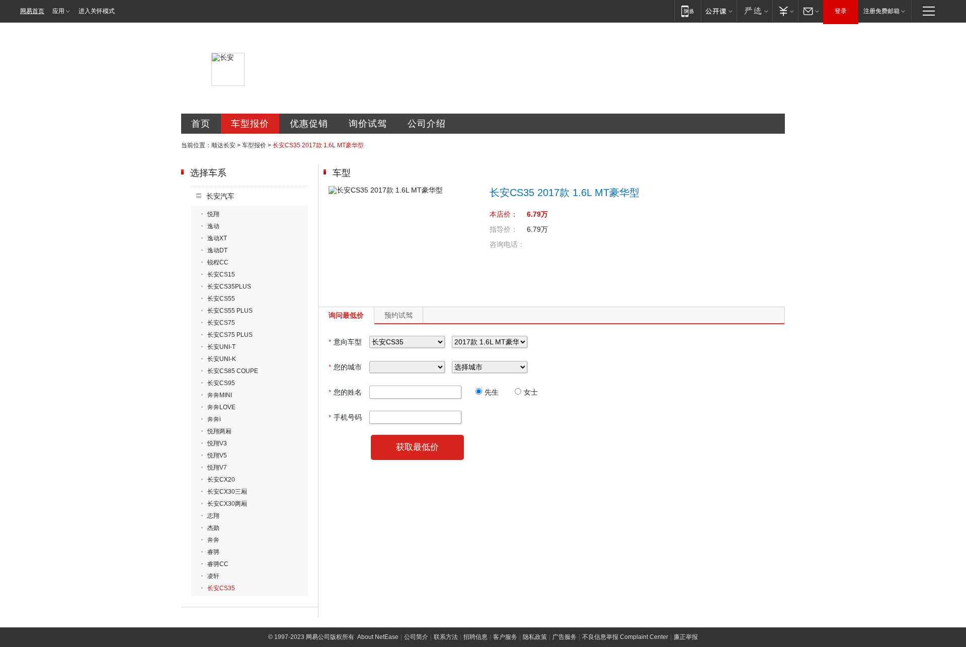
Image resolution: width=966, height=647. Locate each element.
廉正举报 (686, 636)
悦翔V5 (217, 455)
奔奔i (214, 419)
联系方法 (446, 636)
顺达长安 (223, 145)
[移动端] (687, 11)
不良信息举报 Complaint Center (625, 636)
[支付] (785, 11)
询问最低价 (346, 315)
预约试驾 (398, 315)
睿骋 (213, 552)
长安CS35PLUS (229, 286)
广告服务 (564, 636)
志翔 (213, 515)
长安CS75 (221, 322)
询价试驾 (368, 124)
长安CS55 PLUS (230, 310)
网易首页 (32, 11)
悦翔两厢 (219, 431)
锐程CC (217, 262)
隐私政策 (535, 636)
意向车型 (345, 342)
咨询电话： (507, 244)
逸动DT (217, 250)
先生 (492, 392)
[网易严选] (754, 11)
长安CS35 (221, 588)
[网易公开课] (719, 11)
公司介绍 (427, 124)
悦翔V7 (217, 467)
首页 (200, 124)
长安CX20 (221, 479)
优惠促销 (309, 124)
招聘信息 (475, 636)
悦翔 (213, 214)
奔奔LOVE (221, 407)
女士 (531, 392)
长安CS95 (221, 383)
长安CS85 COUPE (232, 371)
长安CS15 (221, 274)
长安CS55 (221, 298)
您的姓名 (345, 392)
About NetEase (377, 636)
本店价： (504, 214)
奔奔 (213, 539)
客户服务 (505, 636)
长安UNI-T (221, 346)
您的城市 (345, 367)
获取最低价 (417, 447)
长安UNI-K (221, 358)
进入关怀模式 (96, 11)
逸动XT (217, 238)
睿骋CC (217, 564)
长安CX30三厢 (227, 491)
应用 (58, 11)
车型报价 (250, 124)
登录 (841, 11)
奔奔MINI (219, 395)
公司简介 (416, 636)
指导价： (504, 229)
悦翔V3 (217, 443)
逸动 (213, 226)
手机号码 (345, 417)
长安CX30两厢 (227, 503)
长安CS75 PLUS (230, 334)
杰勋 (213, 527)
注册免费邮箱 (881, 11)
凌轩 (213, 576)
